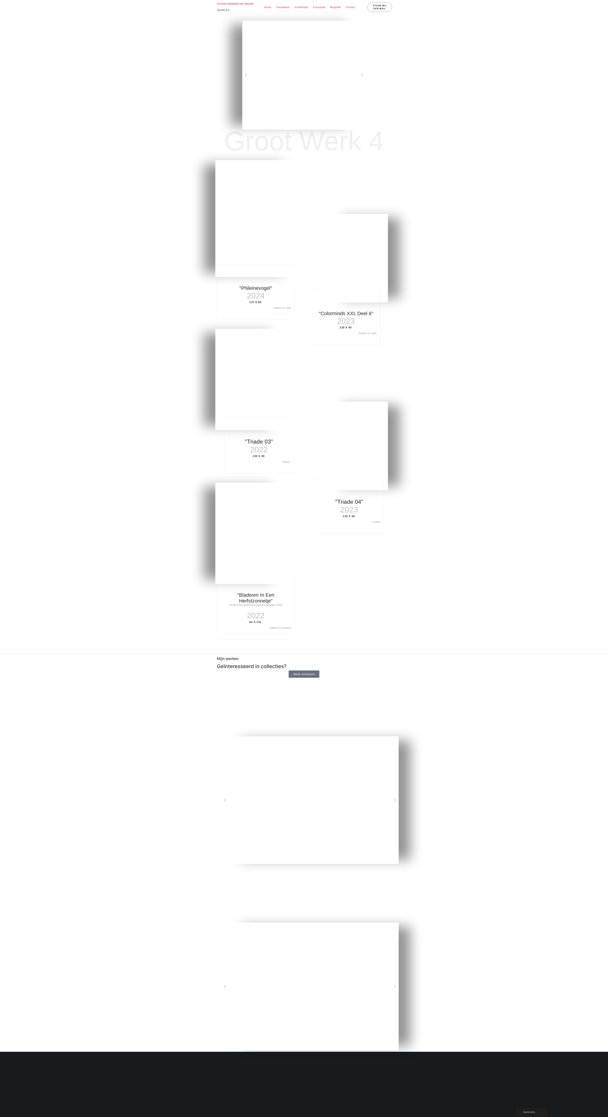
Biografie (335, 7)
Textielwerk (283, 7)
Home (267, 7)
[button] (246, 75)
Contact (350, 7)
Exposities (319, 7)
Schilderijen (301, 7)
